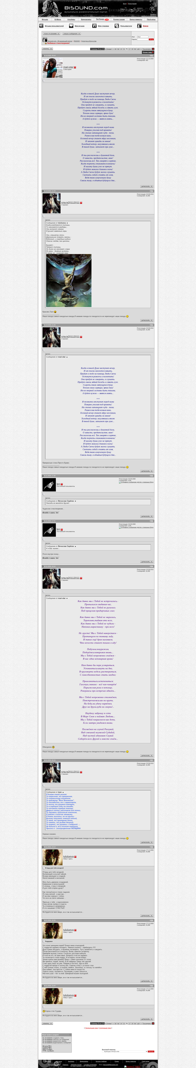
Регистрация (132, 3)
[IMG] (44, 1049)
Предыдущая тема (91, 1028)
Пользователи (126, 26)
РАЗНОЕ (77, 41)
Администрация (76, 1064)
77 (129, 49)
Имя (133, 37)
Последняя (147, 49)
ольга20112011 (70, 202)
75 (124, 49)
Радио (117, 1061)
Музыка (45, 19)
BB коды (45, 1046)
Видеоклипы (86, 19)
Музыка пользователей (54, 26)
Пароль (134, 39)
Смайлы (45, 1047)
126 (138, 49)
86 (135, 49)
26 (115, 49)
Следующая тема (105, 1028)
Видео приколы (136, 19)
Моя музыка (79, 26)
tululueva (68, 856)
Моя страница (103, 26)
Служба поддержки (90, 1064)
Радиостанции (119, 19)
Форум (145, 26)
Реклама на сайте (54, 1064)
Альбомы (71, 19)
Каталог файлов (101, 1061)
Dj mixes (59, 1061)
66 (118, 49)
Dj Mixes (58, 19)
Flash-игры (151, 19)
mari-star (68, 67)
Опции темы (147, 52)
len (58, 483)
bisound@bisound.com (110, 1064)
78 (132, 49)
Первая (108, 49)
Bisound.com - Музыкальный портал (60, 41)
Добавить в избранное (148, 16)
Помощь (153, 14)
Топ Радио (100, 19)
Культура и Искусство (88, 41)
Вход (124, 3)
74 (121, 49)
